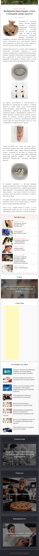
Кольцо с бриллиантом (21, 268)
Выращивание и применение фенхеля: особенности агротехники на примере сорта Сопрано (18, 412)
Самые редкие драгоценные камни (20, 232)
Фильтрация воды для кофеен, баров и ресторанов (23, 428)
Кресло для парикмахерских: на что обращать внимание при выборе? (19, 288)
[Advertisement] (12, 332)
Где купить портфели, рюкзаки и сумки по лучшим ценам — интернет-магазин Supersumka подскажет (21, 260)
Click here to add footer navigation (19, 553)
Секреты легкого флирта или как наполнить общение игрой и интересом (19, 454)
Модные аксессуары (19, 9)
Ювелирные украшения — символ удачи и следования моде (21, 241)
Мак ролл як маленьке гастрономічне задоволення (22, 404)
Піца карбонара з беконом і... (19, 494)
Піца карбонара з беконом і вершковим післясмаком (22, 396)
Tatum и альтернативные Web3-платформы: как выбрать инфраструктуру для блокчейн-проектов (24, 388)
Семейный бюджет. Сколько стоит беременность (19, 534)
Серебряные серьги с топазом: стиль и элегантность (20, 224)
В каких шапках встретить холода (19, 249)
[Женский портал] (19, 2)
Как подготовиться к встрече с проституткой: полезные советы (24, 378)
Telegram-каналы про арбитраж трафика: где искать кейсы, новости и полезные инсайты (24, 371)
